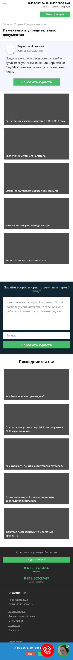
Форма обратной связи (21, 616)
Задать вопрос (55, 14)
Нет (30, 653)
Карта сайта (15, 641)
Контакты (14, 625)
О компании (15, 620)
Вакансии (13, 630)
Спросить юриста (36, 82)
